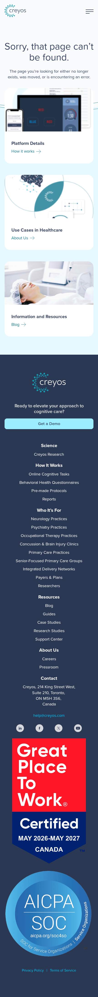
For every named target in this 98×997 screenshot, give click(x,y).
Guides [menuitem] (49, 614)
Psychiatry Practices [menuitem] (49, 527)
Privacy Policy (33, 970)
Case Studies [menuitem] (49, 622)
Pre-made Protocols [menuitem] (49, 491)
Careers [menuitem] (49, 659)
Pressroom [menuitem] (49, 667)
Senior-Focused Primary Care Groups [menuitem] (49, 561)
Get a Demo (49, 424)
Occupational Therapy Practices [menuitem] (49, 536)
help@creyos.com (49, 715)
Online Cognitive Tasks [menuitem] (49, 474)
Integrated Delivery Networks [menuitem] (49, 569)
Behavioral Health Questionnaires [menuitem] (49, 482)
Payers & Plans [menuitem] (49, 577)
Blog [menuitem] (49, 606)
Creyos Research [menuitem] (49, 454)
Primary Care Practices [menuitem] (49, 552)
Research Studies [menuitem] (49, 631)
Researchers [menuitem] (49, 586)
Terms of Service (63, 970)
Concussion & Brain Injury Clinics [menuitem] (49, 544)
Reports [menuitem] (49, 499)
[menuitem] (49, 445)
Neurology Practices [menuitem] (49, 519)
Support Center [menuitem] (49, 639)
